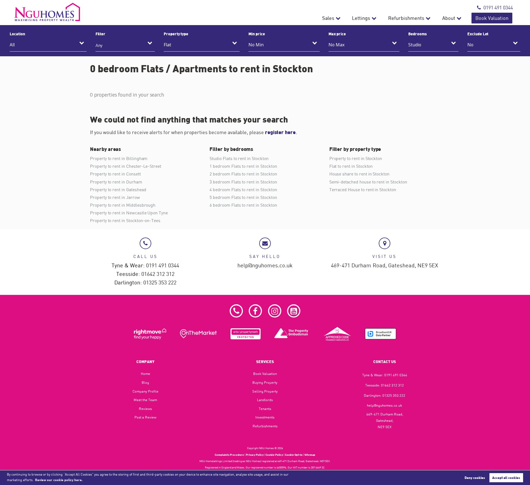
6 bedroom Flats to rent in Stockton (243, 205)
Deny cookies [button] (475, 477)
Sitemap (309, 454)
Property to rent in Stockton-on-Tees (125, 220)
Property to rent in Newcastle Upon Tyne (129, 212)
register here (280, 132)
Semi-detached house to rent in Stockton (368, 182)
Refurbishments (406, 18)
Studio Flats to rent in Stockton (239, 158)
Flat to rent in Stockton (351, 166)
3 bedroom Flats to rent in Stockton (243, 182)
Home (145, 373)
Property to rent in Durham (116, 182)
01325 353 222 (159, 282)
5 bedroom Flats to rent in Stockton (243, 197)
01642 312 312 (157, 274)
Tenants (265, 408)
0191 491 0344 (498, 7)
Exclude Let (477, 33)
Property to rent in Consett (115, 174)
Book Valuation (491, 18)
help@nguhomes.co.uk (265, 265)
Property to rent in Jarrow (115, 197)
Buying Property (264, 382)
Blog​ (145, 382)
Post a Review (145, 417)
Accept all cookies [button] (506, 477)
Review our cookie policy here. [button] (59, 480)
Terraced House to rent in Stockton (362, 189)
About (448, 18)
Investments (264, 417)
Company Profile (145, 391)
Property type (176, 33)
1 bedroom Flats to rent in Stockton (243, 166)
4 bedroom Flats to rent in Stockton (243, 189)
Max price (337, 33)
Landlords (265, 400)
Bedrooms (417, 33)
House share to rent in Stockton (359, 174)
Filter (101, 33)
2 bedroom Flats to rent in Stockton (243, 174)
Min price (256, 33)
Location (17, 33)
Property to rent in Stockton (355, 158)
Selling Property (265, 391)
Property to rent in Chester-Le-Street (125, 166)
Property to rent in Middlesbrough (122, 205)
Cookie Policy (274, 454)
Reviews (145, 408)
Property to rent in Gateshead (118, 189)
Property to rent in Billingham (118, 158)
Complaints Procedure (229, 454)
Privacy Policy (255, 454)
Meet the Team (145, 400)
